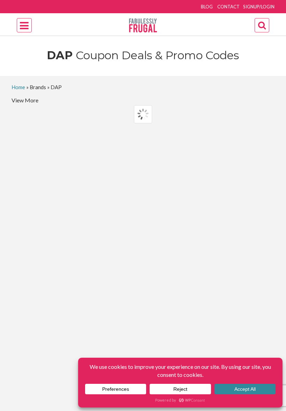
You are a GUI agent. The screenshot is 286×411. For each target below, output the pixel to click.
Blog (207, 6)
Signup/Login (258, 6)
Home (18, 87)
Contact (228, 6)
